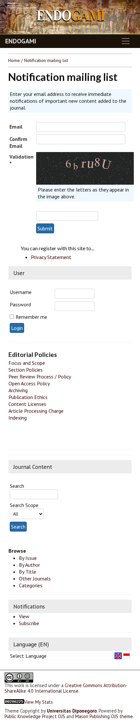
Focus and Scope (26, 363)
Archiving (18, 390)
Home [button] (14, 60)
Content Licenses (27, 404)
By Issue (28, 558)
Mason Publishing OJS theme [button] (104, 716)
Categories (30, 585)
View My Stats (38, 702)
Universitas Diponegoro (72, 711)
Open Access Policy (29, 383)
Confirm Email (18, 142)
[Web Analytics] (14, 702)
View (24, 616)
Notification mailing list (46, 60)
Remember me (31, 317)
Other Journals (35, 578)
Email (15, 126)
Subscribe (29, 623)
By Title (27, 571)
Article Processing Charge (35, 411)
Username (21, 292)
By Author (29, 565)
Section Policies (25, 369)
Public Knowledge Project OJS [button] (35, 716)
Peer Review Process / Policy (39, 376)
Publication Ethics (28, 397)
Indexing (17, 417)
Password (20, 304)
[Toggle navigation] (126, 41)
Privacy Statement (51, 257)
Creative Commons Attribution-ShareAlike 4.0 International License (66, 688)
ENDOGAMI (20, 41)
